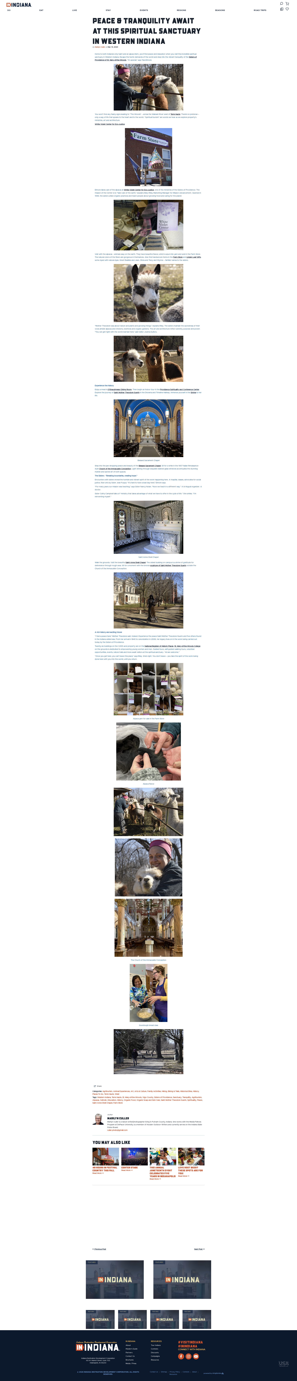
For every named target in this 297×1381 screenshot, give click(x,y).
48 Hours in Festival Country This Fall (104, 1169)
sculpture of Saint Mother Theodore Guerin (168, 565)
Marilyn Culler (100, 47)
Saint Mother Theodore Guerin (126, 393)
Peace (199, 1100)
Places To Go (97, 1094)
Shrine (193, 393)
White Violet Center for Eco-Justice (110, 124)
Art (132, 1091)
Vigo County (147, 1097)
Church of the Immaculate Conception (115, 469)
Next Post (198, 1249)
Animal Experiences (121, 1091)
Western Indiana (104, 1097)
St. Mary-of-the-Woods (132, 1097)
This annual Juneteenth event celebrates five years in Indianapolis (163, 1172)
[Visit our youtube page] (196, 1356)
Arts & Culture (140, 1091)
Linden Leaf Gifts (194, 257)
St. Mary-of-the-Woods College (187, 646)
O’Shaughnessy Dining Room (120, 389)
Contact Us (130, 1356)
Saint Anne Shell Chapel (136, 562)
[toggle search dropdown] (281, 3)
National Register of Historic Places (159, 646)
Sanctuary (177, 1097)
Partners (129, 1353)
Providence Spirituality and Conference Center (179, 389)
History (196, 1091)
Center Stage (129, 1167)
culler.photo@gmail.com (117, 1130)
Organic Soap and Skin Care (148, 1100)
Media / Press (131, 1363)
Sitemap (164, 1372)
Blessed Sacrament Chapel (150, 466)
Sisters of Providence (163, 1097)
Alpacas (95, 1100)
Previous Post (100, 1249)
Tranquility (186, 1097)
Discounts (155, 1353)
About (128, 1345)
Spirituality (191, 1100)
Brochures (130, 1360)
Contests (154, 1349)
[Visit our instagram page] (188, 1356)
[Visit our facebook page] (181, 1356)
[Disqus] (148, 1219)
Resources (156, 1341)
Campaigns (155, 1356)
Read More (97, 1173)
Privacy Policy (175, 1372)
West (117, 1094)
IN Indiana (130, 1341)
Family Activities (154, 1091)
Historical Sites (186, 1091)
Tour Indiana (156, 1345)
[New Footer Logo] (98, 1346)
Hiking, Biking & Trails (170, 1091)
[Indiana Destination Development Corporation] (19, 4)
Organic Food (130, 1100)
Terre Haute (175, 114)
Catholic (103, 1100)
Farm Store (177, 257)
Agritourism (107, 1091)
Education (112, 1100)
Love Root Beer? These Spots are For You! (190, 1170)
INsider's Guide (131, 1349)
